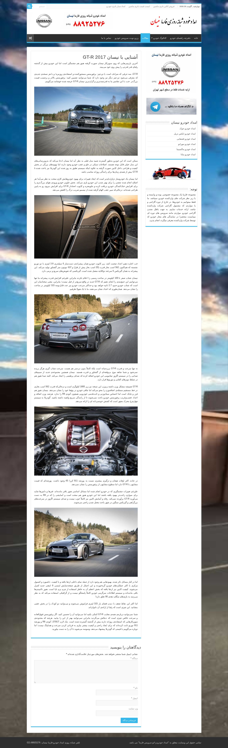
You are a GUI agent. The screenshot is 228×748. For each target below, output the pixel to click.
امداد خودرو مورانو (187, 144)
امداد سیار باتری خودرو (115, 6)
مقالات (145, 38)
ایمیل (134, 698)
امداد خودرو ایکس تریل (185, 133)
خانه (196, 38)
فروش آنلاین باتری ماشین (163, 6)
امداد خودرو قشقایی (186, 139)
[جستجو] (29, 6)
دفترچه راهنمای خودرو (180, 38)
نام (136, 688)
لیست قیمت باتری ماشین (139, 6)
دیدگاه (134, 658)
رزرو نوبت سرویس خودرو (127, 38)
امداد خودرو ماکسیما (186, 149)
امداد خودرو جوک (188, 128)
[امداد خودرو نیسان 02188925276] (172, 21)
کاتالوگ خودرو (159, 38)
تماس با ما (106, 38)
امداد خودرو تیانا (188, 154)
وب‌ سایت (133, 708)
